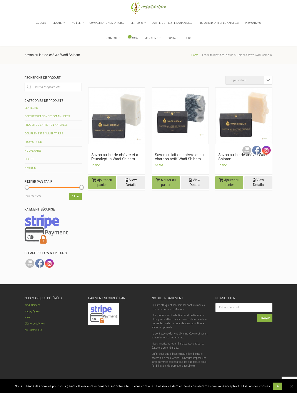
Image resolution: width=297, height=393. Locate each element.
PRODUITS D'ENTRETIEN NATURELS (46, 124)
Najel (27, 317)
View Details (131, 182)
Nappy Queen (32, 311)
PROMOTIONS (33, 142)
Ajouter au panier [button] (104, 182)
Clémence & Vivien (35, 323)
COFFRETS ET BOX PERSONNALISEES (47, 116)
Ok (277, 386)
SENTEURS (31, 107)
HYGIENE (30, 167)
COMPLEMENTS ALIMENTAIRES (44, 133)
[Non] (291, 386)
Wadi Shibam (32, 305)
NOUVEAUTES (33, 150)
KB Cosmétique (33, 329)
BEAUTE (29, 159)
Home (194, 55)
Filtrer (75, 196)
